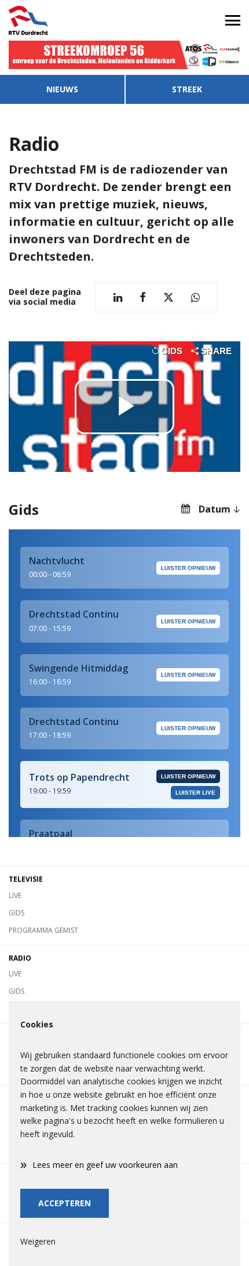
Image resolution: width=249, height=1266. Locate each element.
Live (15, 895)
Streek (187, 89)
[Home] (62, 20)
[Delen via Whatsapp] (195, 297)
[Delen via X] (168, 297)
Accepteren (64, 1203)
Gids (16, 913)
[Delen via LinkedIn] (118, 297)
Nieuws (62, 89)
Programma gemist (43, 930)
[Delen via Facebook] (143, 297)
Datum (214, 509)
